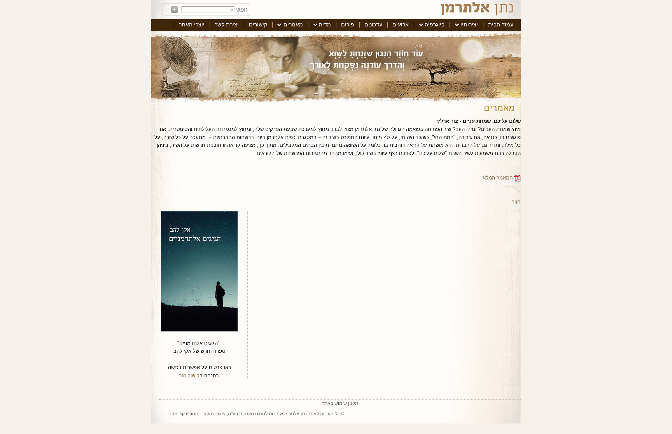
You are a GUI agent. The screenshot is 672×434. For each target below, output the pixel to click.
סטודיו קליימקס (183, 414)
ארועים (400, 24)
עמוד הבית (500, 24)
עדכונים (373, 24)
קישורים (258, 24)
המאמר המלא (498, 178)
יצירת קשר (227, 24)
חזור (516, 202)
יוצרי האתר (192, 24)
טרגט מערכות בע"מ (246, 414)
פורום (347, 24)
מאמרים (293, 24)
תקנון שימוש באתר (340, 403)
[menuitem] (500, 25)
